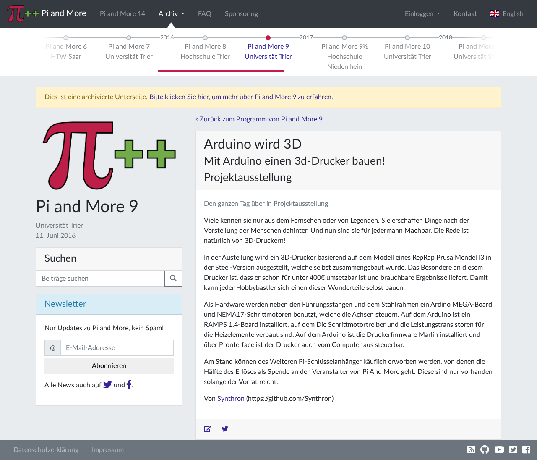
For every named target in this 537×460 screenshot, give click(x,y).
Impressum (108, 450)
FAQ (204, 14)
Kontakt (465, 14)
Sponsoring (241, 14)
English (511, 14)
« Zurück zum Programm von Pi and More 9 (259, 119)
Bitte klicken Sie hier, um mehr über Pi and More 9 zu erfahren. (241, 97)
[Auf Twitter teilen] (225, 429)
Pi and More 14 (122, 14)
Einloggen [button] (420, 14)
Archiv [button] (169, 14)
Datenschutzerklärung (45, 450)
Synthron (231, 398)
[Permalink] (207, 429)
